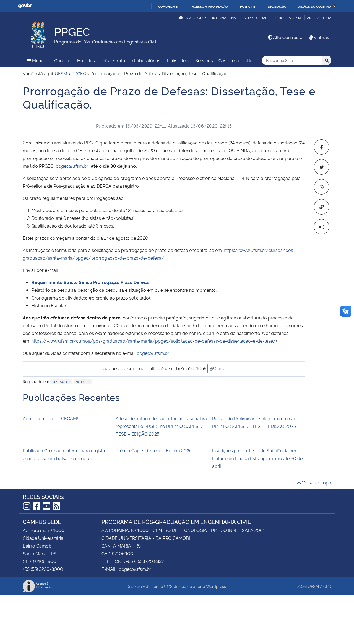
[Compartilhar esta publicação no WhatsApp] (321, 187)
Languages (194, 17)
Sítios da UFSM (288, 17)
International (225, 17)
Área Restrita (319, 17)
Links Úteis (178, 60)
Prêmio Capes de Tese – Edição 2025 (154, 450)
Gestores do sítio (235, 60)
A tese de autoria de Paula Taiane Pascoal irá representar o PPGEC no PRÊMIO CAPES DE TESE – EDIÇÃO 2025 (161, 426)
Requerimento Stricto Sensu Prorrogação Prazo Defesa (90, 282)
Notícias (83, 381)
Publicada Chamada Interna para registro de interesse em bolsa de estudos (65, 454)
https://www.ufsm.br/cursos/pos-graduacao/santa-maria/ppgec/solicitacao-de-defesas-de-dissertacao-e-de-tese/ (153, 341)
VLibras (321, 37)
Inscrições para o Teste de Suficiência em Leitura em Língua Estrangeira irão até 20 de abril (257, 458)
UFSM (313, 586)
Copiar (221, 368)
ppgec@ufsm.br (72, 166)
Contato (62, 60)
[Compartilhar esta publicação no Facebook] (321, 147)
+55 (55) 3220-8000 (43, 569)
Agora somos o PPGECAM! (50, 418)
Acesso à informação (210, 6)
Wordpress (216, 586)
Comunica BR (168, 6)
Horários (86, 60)
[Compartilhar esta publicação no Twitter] (321, 167)
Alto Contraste (287, 37)
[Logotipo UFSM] (38, 33)
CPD (327, 586)
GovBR (25, 6)
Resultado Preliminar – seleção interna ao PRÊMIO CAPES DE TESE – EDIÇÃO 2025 (254, 422)
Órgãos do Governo (314, 6)
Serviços (204, 60)
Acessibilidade (257, 17)
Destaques (61, 381)
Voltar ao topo (316, 482)
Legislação (277, 6)
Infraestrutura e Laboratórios (130, 60)
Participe (247, 6)
